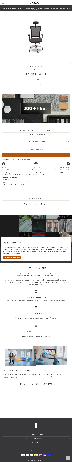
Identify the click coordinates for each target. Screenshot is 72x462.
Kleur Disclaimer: (36, 198)
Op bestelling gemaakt (36, 134)
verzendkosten (31, 81)
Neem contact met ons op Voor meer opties (36, 130)
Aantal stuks (36, 85)
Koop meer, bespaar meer (36, 141)
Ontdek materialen (12, 257)
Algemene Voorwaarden (35, 438)
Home (35, 70)
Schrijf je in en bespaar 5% (35, 447)
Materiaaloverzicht (36, 127)
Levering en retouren (36, 138)
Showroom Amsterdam (36, 434)
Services (35, 443)
